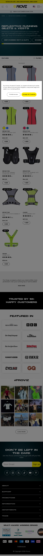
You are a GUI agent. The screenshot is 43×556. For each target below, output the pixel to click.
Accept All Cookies (29, 94)
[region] (21, 90)
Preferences (13, 94)
